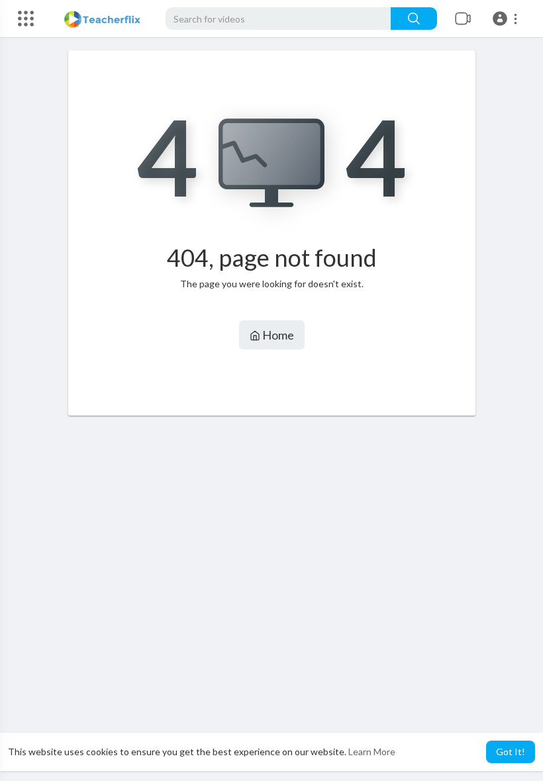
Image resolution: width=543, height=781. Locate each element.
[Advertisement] (271, 558)
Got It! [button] (510, 751)
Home (277, 335)
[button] (507, 18)
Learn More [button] (371, 751)
